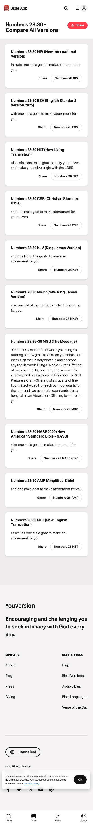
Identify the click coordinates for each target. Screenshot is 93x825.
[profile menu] (80, 8)
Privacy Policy (31, 783)
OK (80, 779)
